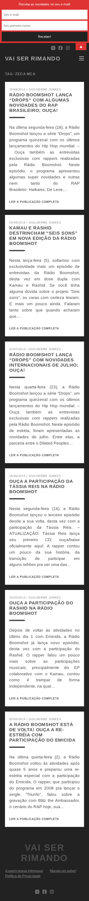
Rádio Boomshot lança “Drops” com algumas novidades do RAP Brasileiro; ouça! (40, 102)
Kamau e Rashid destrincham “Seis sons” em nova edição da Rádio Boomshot (43, 235)
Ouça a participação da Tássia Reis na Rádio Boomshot (41, 486)
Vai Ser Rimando (32, 58)
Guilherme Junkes (45, 89)
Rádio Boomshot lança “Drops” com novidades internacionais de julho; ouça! (43, 362)
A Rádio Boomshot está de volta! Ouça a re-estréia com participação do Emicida (42, 732)
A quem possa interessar (24, 871)
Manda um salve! (63, 871)
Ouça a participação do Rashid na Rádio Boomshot (41, 608)
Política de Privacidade (23, 876)
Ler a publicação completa (34, 201)
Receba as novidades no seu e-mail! (44, 4)
